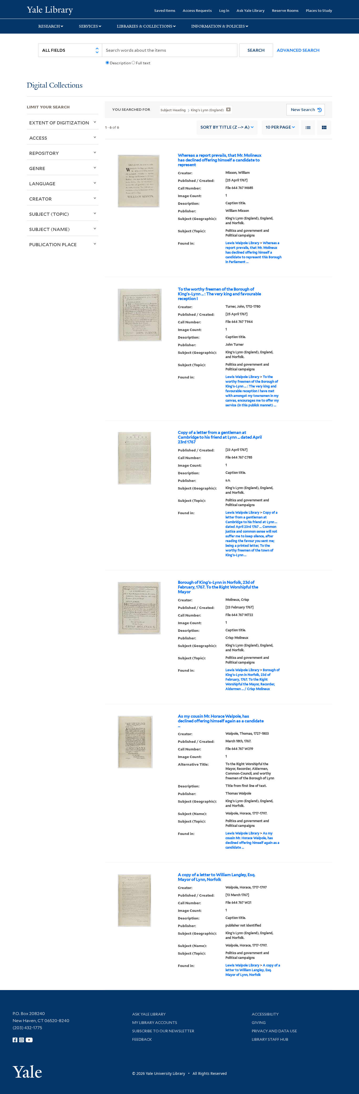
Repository (44, 153)
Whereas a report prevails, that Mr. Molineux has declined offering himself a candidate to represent (219, 160)
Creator (40, 199)
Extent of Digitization (59, 122)
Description (120, 63)
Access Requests (197, 10)
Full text (143, 63)
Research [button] (49, 26)
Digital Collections (55, 86)
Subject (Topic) (49, 214)
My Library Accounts (154, 1023)
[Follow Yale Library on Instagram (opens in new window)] (21, 1040)
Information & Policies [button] (218, 26)
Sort (225, 127)
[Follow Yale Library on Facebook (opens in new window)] (15, 1040)
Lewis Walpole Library (242, 243)
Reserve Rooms (285, 10)
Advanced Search (298, 50)
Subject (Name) (49, 229)
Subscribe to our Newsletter (163, 1031)
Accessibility (265, 1014)
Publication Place (53, 244)
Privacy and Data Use (274, 1031)
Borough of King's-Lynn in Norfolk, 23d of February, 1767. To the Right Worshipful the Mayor (218, 587)
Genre (37, 168)
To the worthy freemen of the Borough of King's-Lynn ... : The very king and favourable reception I (219, 294)
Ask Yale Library (251, 10)
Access (38, 138)
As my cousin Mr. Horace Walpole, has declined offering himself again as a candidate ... (221, 721)
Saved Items (164, 10)
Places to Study (319, 10)
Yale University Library (50, 10)
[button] (256, 50)
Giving (259, 1023)
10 (278, 127)
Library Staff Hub (270, 1039)
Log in (224, 10)
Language (42, 183)
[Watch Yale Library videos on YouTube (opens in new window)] (29, 1040)
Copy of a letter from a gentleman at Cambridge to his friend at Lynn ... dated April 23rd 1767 (220, 437)
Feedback (142, 1039)
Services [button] (88, 26)
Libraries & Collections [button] (144, 26)
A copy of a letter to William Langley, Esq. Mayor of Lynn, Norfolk (216, 877)
